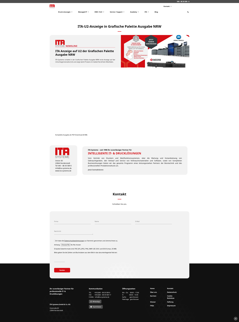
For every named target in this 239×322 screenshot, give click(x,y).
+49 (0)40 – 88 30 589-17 (102, 295)
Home (152, 288)
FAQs (152, 306)
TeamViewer (97, 307)
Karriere (153, 296)
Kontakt (167, 6)
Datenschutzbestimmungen (74, 241)
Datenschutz (172, 292)
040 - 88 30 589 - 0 (183, 1)
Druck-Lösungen (64, 12)
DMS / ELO (98, 12)
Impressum (171, 306)
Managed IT (82, 12)
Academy (133, 12)
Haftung (170, 302)
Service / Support (116, 12)
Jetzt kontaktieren (95, 170)
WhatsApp (96, 302)
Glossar (153, 302)
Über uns (153, 292)
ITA (146, 12)
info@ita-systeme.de (102, 297)
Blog (156, 12)
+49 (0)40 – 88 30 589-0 (102, 293)
